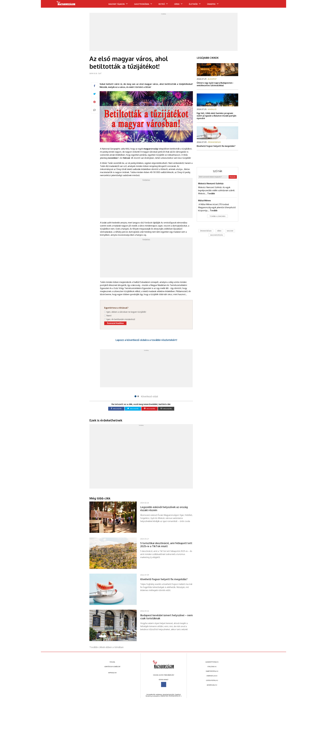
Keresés (233, 177)
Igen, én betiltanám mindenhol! (120, 319)
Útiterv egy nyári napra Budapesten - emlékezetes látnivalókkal (215, 84)
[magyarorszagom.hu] (66, 4)
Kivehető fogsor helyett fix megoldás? (216, 146)
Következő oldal (149, 396)
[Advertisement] (163, 33)
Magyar (230, 231)
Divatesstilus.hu (212, 676)
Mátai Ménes (204, 200)
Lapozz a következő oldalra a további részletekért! (146, 340)
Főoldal (112, 662)
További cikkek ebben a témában (106, 647)
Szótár (217, 171)
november (113, 158)
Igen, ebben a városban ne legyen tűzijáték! (126, 312)
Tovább (211, 193)
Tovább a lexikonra (217, 216)
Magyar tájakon (116, 4)
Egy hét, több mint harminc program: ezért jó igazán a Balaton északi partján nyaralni (216, 116)
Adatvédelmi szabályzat (112, 666)
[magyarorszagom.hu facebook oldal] (163, 684)
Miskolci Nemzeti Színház (211, 183)
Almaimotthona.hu (212, 662)
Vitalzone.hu (212, 666)
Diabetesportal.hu (212, 671)
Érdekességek (206, 231)
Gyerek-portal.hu (212, 680)
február (126, 158)
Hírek (176, 4)
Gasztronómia (141, 4)
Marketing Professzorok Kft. (171, 696)
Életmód (193, 4)
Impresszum (112, 672)
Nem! (108, 315)
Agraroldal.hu (212, 685)
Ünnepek (211, 4)
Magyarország (216, 235)
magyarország (150, 148)
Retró (162, 4)
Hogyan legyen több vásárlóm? (163, 675)
